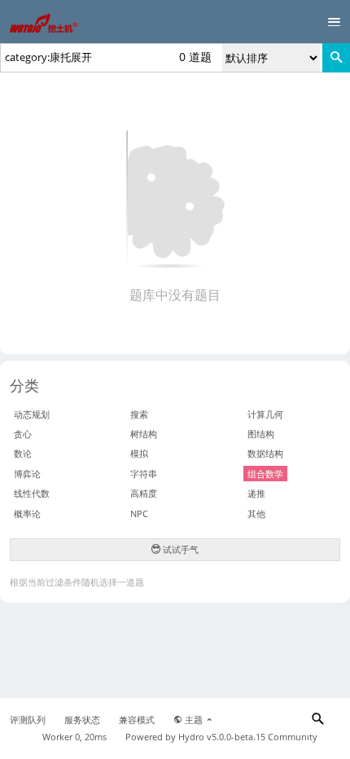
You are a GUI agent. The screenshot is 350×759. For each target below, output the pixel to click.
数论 (23, 453)
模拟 (139, 453)
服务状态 (82, 720)
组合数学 (265, 473)
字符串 (143, 473)
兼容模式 (137, 720)
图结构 (260, 434)
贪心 (23, 434)
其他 (256, 513)
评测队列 (28, 720)
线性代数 (32, 493)
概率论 (27, 513)
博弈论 (27, 473)
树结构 (143, 434)
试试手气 (179, 549)
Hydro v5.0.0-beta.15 (221, 737)
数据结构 (265, 453)
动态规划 (32, 414)
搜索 (139, 414)
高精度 (143, 493)
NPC (139, 513)
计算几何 (265, 414)
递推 (256, 493)
